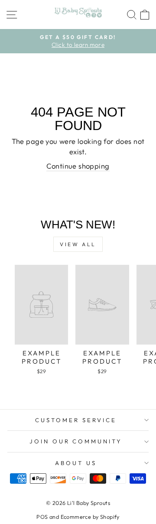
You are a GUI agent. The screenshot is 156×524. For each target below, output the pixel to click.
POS (42, 516)
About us (76, 462)
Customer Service (76, 420)
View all (78, 244)
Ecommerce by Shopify (90, 516)
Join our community (76, 441)
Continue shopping (77, 165)
